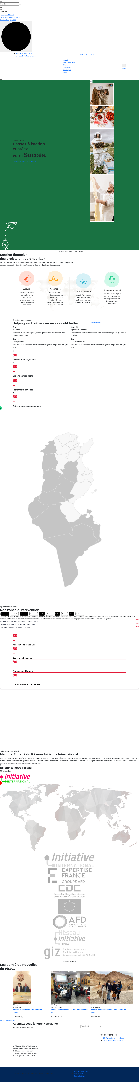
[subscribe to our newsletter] (100, 1026)
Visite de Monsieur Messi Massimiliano (27, 1009)
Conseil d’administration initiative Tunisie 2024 (108, 1009)
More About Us (95, 322)
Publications (67, 67)
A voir (124, 68)
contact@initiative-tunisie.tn (10, 17)
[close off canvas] (1, 7)
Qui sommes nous (69, 62)
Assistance (55, 289)
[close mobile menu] (1, 79)
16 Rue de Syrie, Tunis (8, 20)
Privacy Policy (79, 1074)
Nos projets (67, 70)
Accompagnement (112, 290)
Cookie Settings (79, 1076)
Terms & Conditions (81, 1071)
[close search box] (1, 1)
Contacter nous (31, 161)
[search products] (20, 4)
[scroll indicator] (16, 36)
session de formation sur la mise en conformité (69, 1009)
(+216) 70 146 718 (7, 15)
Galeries (65, 65)
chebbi (15, 1012)
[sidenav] (124, 65)
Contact (65, 72)
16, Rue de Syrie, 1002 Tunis (113, 1038)
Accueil (65, 60)
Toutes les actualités (7, 1021)
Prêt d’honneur (84, 291)
